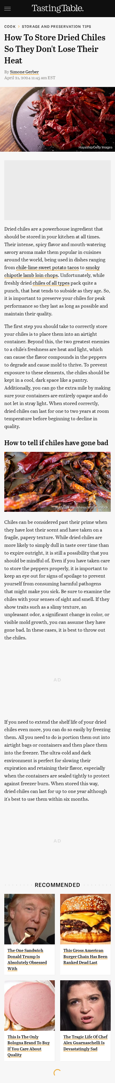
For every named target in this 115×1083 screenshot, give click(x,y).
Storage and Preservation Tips (56, 26)
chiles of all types (51, 282)
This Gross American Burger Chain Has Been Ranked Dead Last (85, 956)
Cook (10, 26)
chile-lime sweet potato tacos (47, 267)
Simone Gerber (24, 71)
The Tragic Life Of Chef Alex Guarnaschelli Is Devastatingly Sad (85, 1042)
